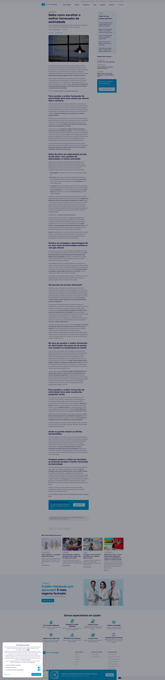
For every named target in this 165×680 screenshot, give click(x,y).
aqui (28, 649)
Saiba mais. (32, 662)
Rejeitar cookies (7, 674)
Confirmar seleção (36, 674)
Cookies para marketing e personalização (15, 669)
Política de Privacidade (26, 659)
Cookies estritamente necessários (13, 665)
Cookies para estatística (11, 667)
